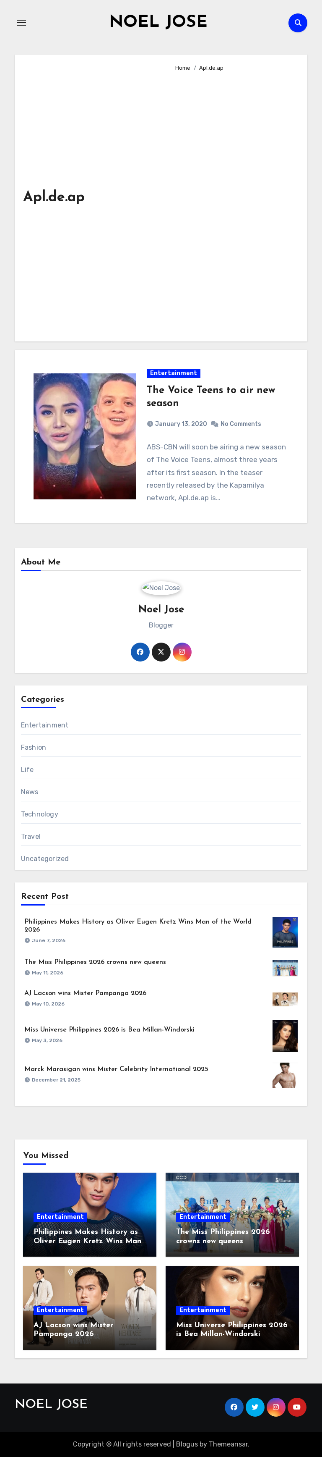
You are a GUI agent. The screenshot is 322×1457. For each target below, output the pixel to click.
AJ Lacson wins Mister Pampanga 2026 (85, 993)
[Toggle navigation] (21, 23)
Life (27, 770)
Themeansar (228, 1444)
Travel (31, 836)
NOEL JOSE (158, 22)
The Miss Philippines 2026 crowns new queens (95, 962)
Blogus (187, 1444)
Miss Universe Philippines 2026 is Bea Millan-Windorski (109, 1029)
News (30, 792)
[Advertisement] (235, 203)
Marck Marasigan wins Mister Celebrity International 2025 (116, 1069)
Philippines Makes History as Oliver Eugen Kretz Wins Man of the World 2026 (87, 1241)
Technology (39, 814)
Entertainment (173, 373)
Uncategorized (45, 859)
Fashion (33, 747)
